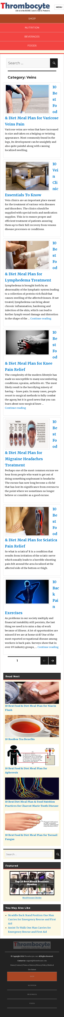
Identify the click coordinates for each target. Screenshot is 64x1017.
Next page (52, 664)
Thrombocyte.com (31, 956)
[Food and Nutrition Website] (25, 7)
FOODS (32, 45)
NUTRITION (32, 27)
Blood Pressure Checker (32, 898)
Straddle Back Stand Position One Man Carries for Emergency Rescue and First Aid (32, 919)
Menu (59, 7)
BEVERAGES (32, 36)
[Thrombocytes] (32, 944)
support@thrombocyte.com (36, 961)
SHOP (32, 18)
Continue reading (40, 318)
